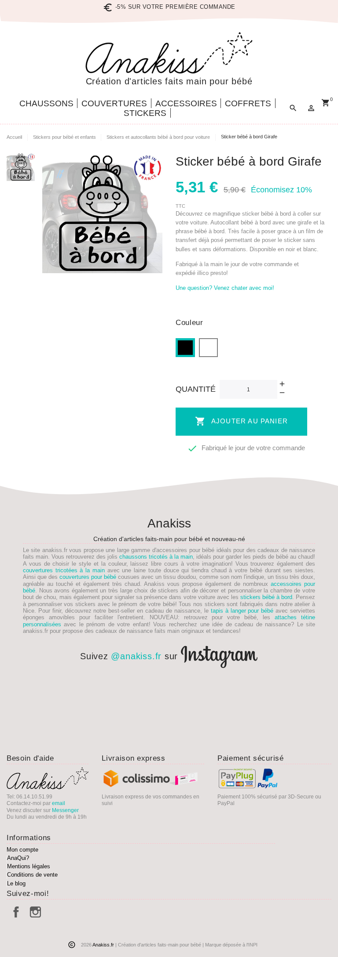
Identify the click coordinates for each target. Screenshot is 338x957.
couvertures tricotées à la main (64, 570)
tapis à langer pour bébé (242, 610)
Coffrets (248, 103)
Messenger (65, 810)
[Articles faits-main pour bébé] (169, 53)
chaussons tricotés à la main (156, 556)
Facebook (16, 912)
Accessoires (186, 103)
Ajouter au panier (241, 421)
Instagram (35, 912)
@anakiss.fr (136, 656)
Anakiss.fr (103, 944)
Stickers (145, 113)
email (58, 803)
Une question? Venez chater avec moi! (225, 288)
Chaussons (46, 103)
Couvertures (114, 103)
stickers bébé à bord (266, 597)
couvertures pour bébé (87, 577)
